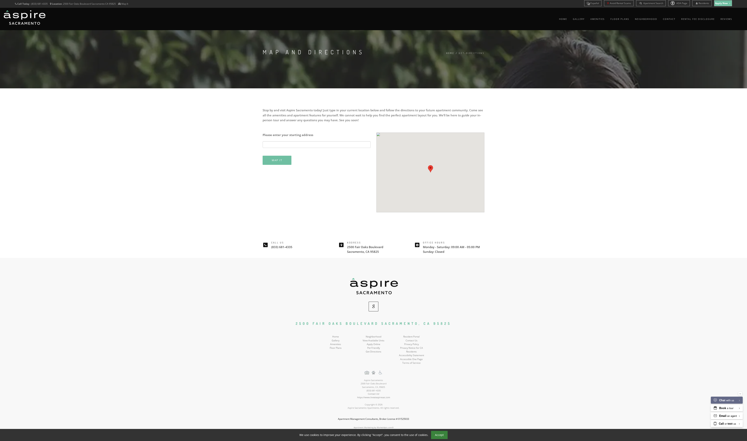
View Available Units (373, 340)
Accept (439, 435)
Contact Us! (373, 393)
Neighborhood (646, 19)
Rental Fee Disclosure (698, 19)
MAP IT (277, 160)
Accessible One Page (411, 359)
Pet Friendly (373, 348)
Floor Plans (619, 19)
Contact (669, 19)
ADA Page (681, 3)
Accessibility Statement (411, 355)
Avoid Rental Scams (620, 3)
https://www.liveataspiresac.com (373, 397)
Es (594, 3)
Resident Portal (411, 336)
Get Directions (373, 351)
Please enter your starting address (288, 135)
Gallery (579, 19)
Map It (124, 3)
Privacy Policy (411, 344)
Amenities (597, 19)
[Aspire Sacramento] (373, 286)
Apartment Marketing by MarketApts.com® (374, 427)
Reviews (726, 19)
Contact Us (411, 340)
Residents (704, 3)
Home (563, 19)
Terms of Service (411, 363)
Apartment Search (653, 3)
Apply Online (373, 344)
